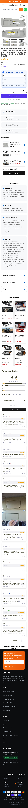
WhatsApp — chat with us (10, 757)
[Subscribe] (22, 662)
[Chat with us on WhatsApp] (25, 9)
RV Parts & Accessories (10, 706)
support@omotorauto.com (10, 752)
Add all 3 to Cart (14, 173)
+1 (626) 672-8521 (8, 754)
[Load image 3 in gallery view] (21, 42)
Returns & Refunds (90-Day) (11, 735)
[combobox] (24, 400)
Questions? (15, 1)
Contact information (15, 804)
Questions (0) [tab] (17, 394)
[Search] (21, 9)
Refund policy (12, 799)
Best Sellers (6, 710)
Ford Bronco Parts (8, 695)
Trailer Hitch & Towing (9, 703)
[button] (3, 5)
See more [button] (19, 424)
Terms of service (10, 802)
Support (5, 289)
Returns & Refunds (9, 282)
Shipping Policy (7, 731)
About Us (5, 724)
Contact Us (6, 720)
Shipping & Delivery (9, 275)
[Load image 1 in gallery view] (6, 42)
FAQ (4, 739)
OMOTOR (13, 797)
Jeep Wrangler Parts (8, 691)
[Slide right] (26, 43)
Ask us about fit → (20, 85)
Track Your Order (8, 728)
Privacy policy (20, 799)
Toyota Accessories (8, 699)
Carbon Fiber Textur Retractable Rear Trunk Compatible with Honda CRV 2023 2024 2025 (15, 152)
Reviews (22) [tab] (6, 394)
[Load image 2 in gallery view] (14, 42)
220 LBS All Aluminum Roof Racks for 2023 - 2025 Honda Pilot (16, 161)
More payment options (14, 99)
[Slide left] (1, 43)
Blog (4, 743)
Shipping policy (20, 802)
